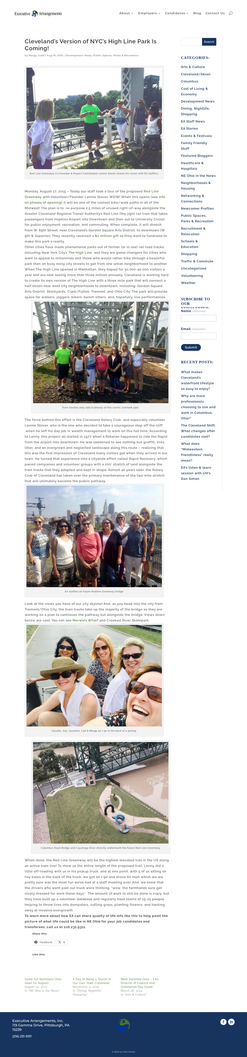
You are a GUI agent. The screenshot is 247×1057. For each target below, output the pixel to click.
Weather (188, 283)
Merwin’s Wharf (85, 620)
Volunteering (192, 276)
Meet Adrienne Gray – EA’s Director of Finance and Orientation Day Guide (140, 983)
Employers (147, 13)
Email (193, 329)
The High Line (80, 252)
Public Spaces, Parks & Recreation (116, 55)
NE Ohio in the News (198, 176)
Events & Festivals (196, 136)
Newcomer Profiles (197, 208)
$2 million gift (107, 236)
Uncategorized (193, 268)
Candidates (175, 13)
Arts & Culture (193, 67)
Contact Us (215, 13)
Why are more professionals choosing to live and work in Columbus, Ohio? (198, 407)
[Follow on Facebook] (223, 1022)
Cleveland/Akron (196, 74)
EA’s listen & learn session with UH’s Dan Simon (196, 473)
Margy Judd (36, 55)
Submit (191, 347)
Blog (197, 13)
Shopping (189, 254)
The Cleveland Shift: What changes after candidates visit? (198, 430)
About (124, 13)
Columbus (189, 81)
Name (193, 311)
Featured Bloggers (197, 156)
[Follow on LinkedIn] (231, 1022)
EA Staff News (193, 121)
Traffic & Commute (197, 261)
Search (209, 41)
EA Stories (189, 128)
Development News (78, 55)
